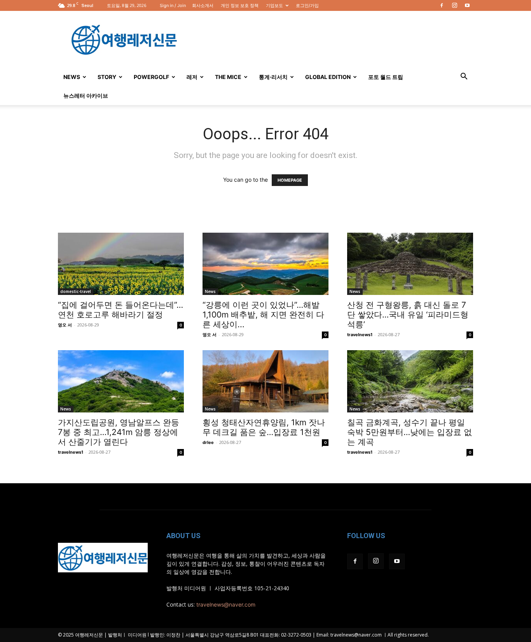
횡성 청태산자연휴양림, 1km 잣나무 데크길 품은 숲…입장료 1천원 (264, 427)
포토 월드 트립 (385, 77)
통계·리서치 (273, 77)
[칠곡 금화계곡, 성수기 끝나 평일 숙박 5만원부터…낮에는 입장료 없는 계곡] (410, 381)
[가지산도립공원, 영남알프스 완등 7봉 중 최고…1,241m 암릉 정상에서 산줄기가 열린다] (121, 381)
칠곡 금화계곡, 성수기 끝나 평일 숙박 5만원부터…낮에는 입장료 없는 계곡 (409, 432)
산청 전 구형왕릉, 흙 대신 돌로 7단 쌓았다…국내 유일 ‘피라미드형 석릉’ (407, 314)
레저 (192, 77)
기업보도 (274, 5)
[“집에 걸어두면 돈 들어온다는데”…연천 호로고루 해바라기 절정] (121, 264)
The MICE (228, 77)
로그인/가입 (307, 5)
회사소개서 (202, 5)
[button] (463, 77)
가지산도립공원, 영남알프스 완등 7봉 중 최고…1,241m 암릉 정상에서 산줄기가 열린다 (118, 432)
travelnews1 (359, 334)
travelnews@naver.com (225, 604)
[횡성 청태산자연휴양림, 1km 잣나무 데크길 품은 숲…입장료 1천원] (265, 381)
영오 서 (65, 325)
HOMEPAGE (290, 180)
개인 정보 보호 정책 (240, 5)
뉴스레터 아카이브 (85, 95)
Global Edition (328, 77)
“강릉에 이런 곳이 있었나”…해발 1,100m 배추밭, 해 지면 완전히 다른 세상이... (263, 314)
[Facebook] (441, 5)
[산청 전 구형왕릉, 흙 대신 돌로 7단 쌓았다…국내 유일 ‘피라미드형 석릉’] (410, 264)
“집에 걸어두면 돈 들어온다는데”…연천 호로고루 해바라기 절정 (120, 309)
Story (107, 77)
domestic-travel (75, 291)
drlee (208, 442)
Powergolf (151, 77)
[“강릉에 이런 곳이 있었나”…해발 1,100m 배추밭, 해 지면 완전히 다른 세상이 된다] (265, 264)
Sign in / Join (173, 5)
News (71, 77)
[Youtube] (467, 5)
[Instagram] (454, 5)
